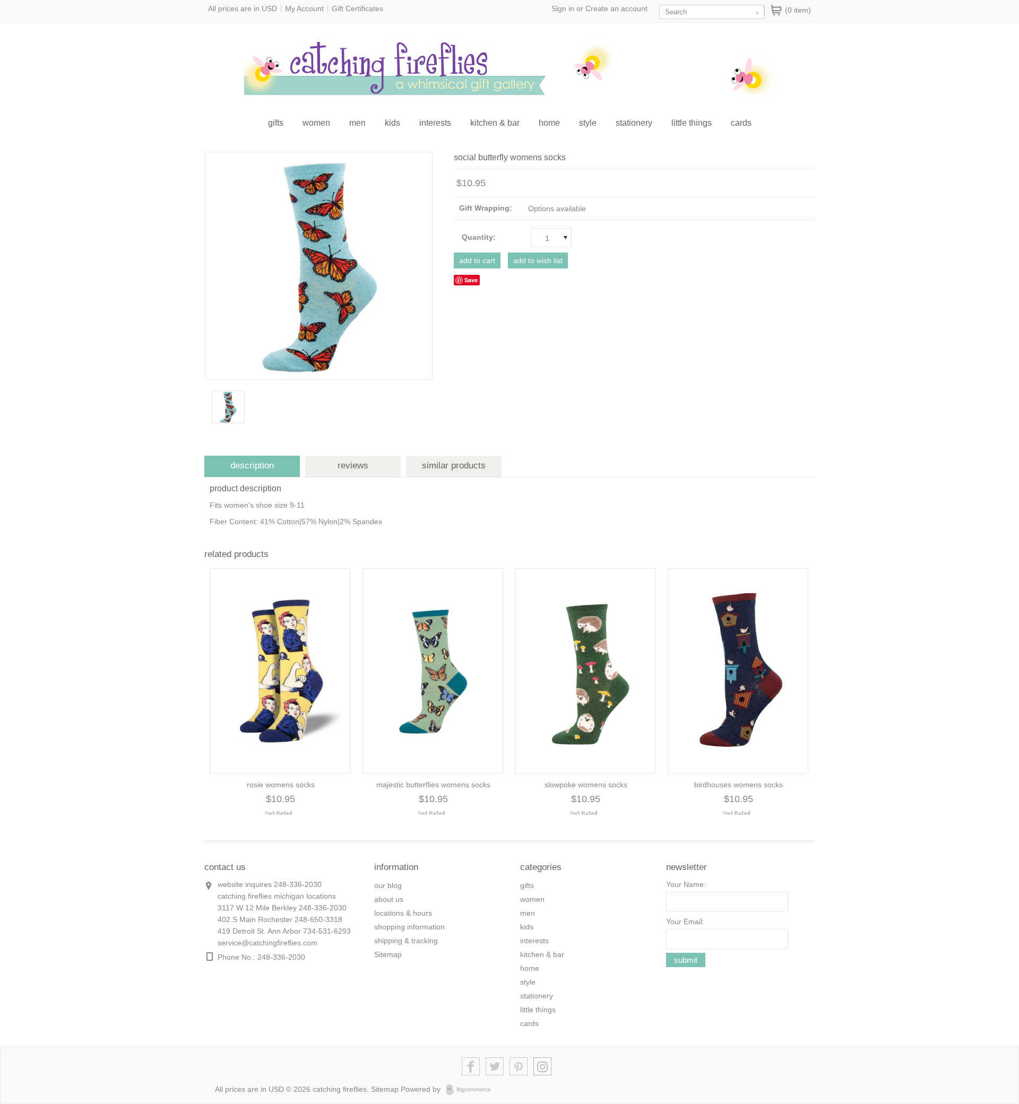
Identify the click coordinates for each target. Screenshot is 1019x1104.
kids (392, 122)
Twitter (495, 1066)
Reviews (353, 465)
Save (471, 280)
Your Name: (686, 884)
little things (691, 122)
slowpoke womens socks (586, 784)
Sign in (562, 8)
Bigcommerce (471, 1090)
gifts (275, 122)
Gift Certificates (357, 8)
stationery (634, 122)
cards (741, 122)
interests (435, 122)
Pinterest (519, 1066)
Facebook (471, 1066)
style (588, 122)
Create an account (616, 8)
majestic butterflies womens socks (433, 784)
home (549, 122)
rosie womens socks (281, 784)
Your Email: (685, 921)
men (357, 122)
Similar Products (454, 465)
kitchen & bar (495, 122)
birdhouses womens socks (738, 784)
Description (252, 465)
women (316, 122)
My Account (304, 8)
